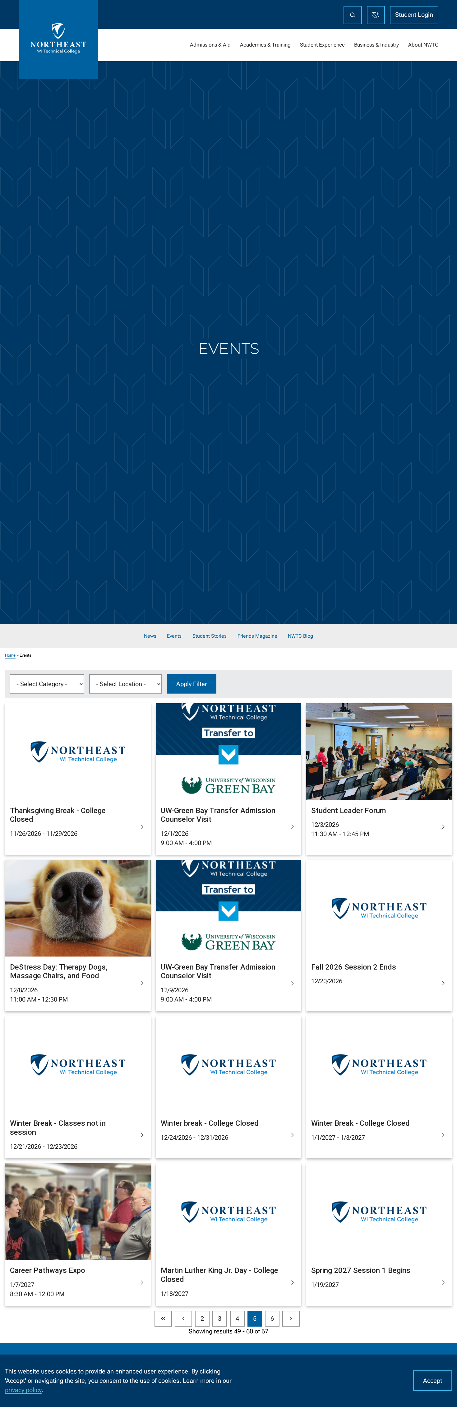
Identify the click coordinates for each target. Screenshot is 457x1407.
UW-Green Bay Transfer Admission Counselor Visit (218, 815)
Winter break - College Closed (210, 1123)
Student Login (414, 14)
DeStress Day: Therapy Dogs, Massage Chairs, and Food (59, 971)
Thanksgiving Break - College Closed (58, 815)
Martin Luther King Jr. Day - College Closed (219, 1275)
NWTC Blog (300, 636)
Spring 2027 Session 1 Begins (360, 1270)
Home (10, 655)
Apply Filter (191, 684)
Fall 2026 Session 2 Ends (353, 967)
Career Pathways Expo (47, 1270)
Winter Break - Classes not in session (58, 1128)
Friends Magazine (257, 636)
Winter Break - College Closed (360, 1123)
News (150, 636)
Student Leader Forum (348, 810)
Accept (432, 1380)
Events (174, 636)
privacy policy (23, 1390)
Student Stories (209, 636)
